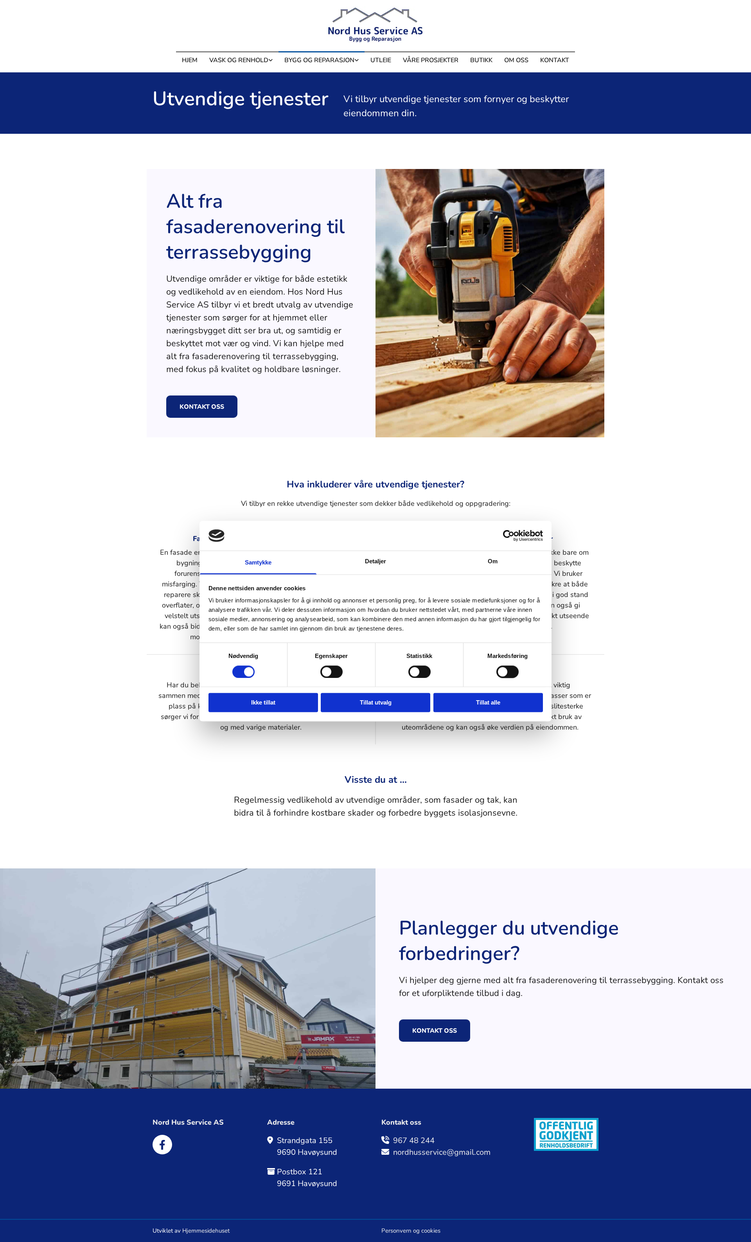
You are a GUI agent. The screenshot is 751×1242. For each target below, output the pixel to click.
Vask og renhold (238, 60)
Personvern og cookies (410, 1231)
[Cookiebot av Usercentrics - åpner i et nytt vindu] (508, 535)
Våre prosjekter (430, 60)
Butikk (481, 60)
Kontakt (554, 60)
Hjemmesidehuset (206, 1231)
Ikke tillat (263, 702)
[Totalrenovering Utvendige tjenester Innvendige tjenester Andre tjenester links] (357, 59)
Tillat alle (488, 702)
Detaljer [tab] (375, 561)
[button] (201, 406)
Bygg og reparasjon (319, 60)
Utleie (380, 60)
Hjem (190, 60)
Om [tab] (493, 561)
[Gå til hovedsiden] (375, 24)
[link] (240, 59)
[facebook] (162, 1144)
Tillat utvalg (376, 702)
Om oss (516, 60)
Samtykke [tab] (258, 562)
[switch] (331, 671)
